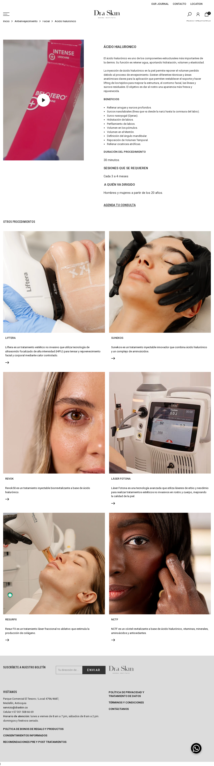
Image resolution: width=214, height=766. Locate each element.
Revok (9, 478)
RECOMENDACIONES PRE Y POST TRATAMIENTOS (34, 741)
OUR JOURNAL (160, 4)
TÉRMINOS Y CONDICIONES (126, 702)
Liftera (10, 337)
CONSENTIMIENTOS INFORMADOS (25, 735)
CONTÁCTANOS (119, 709)
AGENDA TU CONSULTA (120, 205)
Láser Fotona (121, 478)
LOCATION (196, 4)
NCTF (114, 619)
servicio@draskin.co (15, 707)
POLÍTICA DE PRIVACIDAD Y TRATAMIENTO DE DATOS (126, 694)
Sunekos (117, 337)
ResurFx (11, 619)
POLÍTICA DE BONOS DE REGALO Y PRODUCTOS (33, 729)
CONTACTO (179, 4)
